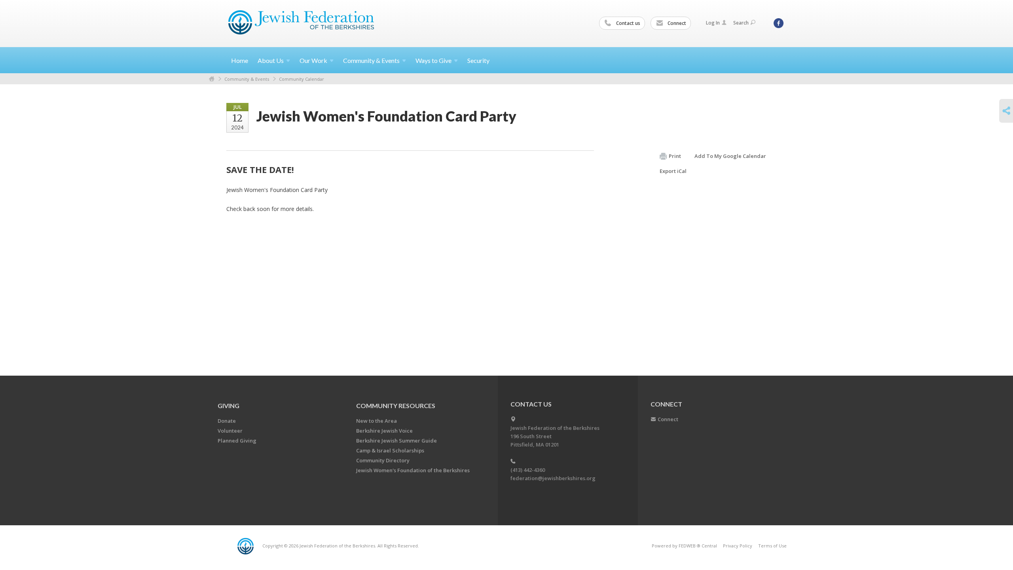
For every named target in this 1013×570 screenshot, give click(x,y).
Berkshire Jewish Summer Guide (396, 440)
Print (675, 156)
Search (741, 22)
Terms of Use (772, 546)
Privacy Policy (737, 546)
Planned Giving (237, 440)
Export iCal (673, 171)
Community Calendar (301, 79)
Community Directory (383, 460)
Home (239, 60)
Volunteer (230, 430)
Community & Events (246, 79)
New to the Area (376, 420)
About (271, 60)
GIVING (228, 405)
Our (313, 60)
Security (478, 60)
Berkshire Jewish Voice (384, 430)
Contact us (627, 23)
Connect (676, 23)
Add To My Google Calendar (730, 156)
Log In (713, 22)
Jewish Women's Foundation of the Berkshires (413, 470)
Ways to (433, 60)
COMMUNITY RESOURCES (395, 405)
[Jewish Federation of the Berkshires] (301, 23)
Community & (371, 60)
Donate (227, 420)
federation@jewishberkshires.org (553, 478)
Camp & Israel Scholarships (390, 450)
